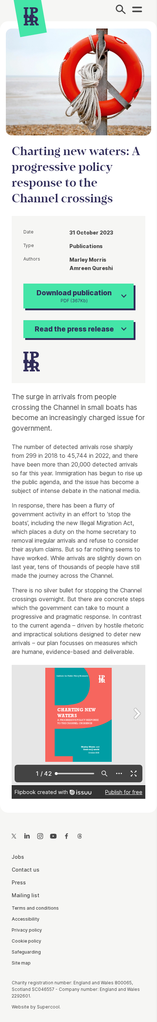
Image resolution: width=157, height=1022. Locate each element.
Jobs (18, 857)
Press (19, 882)
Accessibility (25, 919)
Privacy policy (27, 930)
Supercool (48, 1007)
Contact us (25, 869)
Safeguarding (26, 952)
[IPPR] (31, 16)
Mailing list (25, 895)
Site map (21, 963)
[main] (78, 411)
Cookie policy (26, 941)
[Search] (120, 10)
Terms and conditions (35, 908)
